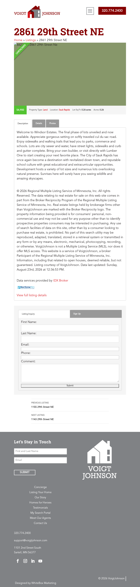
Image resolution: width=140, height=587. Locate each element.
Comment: (28, 361)
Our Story (40, 497)
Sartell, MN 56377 (25, 552)
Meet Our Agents (40, 518)
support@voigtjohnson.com (30, 540)
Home (18, 40)
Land (45, 110)
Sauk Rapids (64, 110)
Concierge (40, 487)
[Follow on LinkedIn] (33, 561)
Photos (52, 123)
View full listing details (32, 295)
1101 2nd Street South (27, 548)
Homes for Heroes (40, 503)
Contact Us (40, 523)
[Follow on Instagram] (25, 561)
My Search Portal (40, 513)
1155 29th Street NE (42, 405)
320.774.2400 (112, 11)
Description (23, 124)
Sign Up (77, 314)
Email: (25, 344)
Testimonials (40, 508)
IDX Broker (60, 280)
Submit (25, 472)
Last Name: (28, 333)
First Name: (29, 322)
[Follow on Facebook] (18, 561)
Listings (31, 40)
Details (39, 123)
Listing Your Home (40, 492)
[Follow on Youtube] (40, 561)
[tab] (23, 124)
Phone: (26, 353)
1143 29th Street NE (42, 417)
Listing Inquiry (28, 314)
